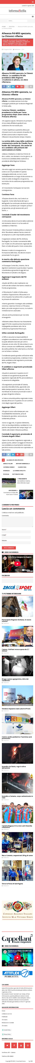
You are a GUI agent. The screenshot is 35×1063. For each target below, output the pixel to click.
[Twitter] (7, 1045)
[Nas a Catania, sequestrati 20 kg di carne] (17, 842)
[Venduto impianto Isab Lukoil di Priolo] (17, 695)
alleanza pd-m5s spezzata (15, 460)
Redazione (17, 49)
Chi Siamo (4, 1019)
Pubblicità (4, 1016)
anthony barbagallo (23, 463)
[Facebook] (14, 1045)
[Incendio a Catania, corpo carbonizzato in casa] (17, 783)
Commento (5, 515)
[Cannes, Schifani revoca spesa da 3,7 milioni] (17, 636)
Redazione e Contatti (8, 1022)
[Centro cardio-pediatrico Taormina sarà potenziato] (17, 724)
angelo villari (8, 463)
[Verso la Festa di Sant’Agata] (17, 870)
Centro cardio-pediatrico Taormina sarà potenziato (17, 737)
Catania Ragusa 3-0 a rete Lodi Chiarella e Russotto (17, 826)
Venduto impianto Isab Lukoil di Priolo (16, 709)
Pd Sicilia (6, 474)
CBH (31, 1061)
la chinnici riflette (19, 470)
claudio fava (22, 467)
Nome (4, 529)
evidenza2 (6, 470)
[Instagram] (28, 1045)
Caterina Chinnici (9, 467)
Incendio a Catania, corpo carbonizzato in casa (17, 797)
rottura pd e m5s (17, 474)
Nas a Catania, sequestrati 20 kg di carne (17, 855)
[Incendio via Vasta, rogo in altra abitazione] (17, 753)
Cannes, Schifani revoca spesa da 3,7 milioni (15, 650)
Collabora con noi (7, 1014)
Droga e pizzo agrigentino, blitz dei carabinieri (15, 680)
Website (4, 540)
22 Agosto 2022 (7, 49)
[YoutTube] (21, 1045)
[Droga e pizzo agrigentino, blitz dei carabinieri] (17, 666)
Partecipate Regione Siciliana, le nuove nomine (16, 620)
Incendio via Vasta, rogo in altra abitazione (14, 767)
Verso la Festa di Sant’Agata (12, 884)
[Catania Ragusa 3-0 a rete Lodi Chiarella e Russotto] (17, 813)
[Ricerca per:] (17, 21)
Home (3, 1011)
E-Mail (4, 535)
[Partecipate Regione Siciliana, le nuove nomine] (17, 606)
